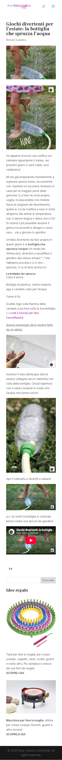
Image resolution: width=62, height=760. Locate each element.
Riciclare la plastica (16, 39)
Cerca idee (48, 580)
